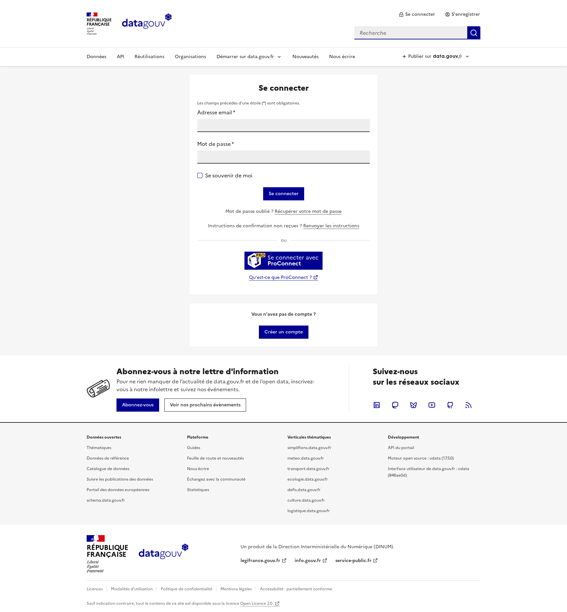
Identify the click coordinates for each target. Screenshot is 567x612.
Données (96, 56)
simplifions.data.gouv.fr (309, 448)
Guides (193, 448)
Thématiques (99, 448)
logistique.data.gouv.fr (308, 511)
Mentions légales (236, 589)
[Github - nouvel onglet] (450, 405)
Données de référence (108, 458)
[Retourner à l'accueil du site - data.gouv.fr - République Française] (163, 554)
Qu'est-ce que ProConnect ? (280, 277)
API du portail (401, 448)
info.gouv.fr (308, 560)
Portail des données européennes (118, 490)
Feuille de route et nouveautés (215, 458)
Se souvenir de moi (228, 175)
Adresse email (216, 112)
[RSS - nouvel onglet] (468, 405)
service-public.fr (353, 560)
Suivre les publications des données (120, 479)
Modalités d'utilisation (132, 589)
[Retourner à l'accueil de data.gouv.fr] (147, 23)
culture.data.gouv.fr (306, 500)
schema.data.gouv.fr (106, 500)
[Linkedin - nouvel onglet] (376, 405)
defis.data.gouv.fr (304, 490)
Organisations (190, 56)
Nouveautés (305, 56)
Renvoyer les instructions (331, 225)
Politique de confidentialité (186, 589)
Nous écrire (342, 56)
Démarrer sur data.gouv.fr (245, 56)
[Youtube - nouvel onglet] (431, 405)
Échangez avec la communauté (216, 479)
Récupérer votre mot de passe (308, 211)
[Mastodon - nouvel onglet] (395, 405)
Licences (95, 589)
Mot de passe (215, 144)
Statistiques (198, 490)
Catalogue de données (108, 469)
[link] (417, 14)
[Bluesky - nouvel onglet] (413, 405)
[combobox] (417, 32)
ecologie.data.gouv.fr (307, 479)
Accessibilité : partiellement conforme (296, 589)
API (120, 56)
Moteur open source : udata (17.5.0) (421, 458)
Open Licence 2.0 (256, 603)
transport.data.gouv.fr (308, 469)
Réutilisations (149, 56)
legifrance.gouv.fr (260, 560)
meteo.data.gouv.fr (305, 458)
